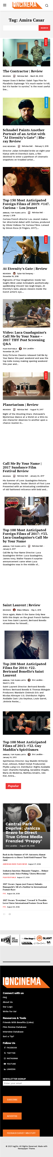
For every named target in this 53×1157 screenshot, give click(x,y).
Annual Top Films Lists (14, 213)
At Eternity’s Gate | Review (25, 268)
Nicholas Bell (22, 76)
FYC (4, 894)
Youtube (11, 1064)
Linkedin (11, 1069)
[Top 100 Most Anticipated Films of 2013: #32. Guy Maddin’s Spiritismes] (26, 723)
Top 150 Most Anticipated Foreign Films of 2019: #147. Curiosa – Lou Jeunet (26, 204)
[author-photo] (15, 76)
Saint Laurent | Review (21, 605)
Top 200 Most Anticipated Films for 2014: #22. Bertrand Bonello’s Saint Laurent (24, 669)
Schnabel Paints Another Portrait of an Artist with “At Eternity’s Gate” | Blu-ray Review (24, 135)
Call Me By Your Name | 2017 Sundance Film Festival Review (22, 467)
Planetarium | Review (20, 404)
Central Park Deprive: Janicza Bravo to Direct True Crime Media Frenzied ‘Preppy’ (24, 832)
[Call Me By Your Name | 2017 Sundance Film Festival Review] (26, 444)
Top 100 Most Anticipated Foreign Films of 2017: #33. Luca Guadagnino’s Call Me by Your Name (25, 535)
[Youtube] (5, 1064)
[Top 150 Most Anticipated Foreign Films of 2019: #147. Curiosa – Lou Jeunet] (26, 181)
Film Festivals (10, 349)
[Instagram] (5, 1059)
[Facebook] (5, 1048)
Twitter (11, 1053)
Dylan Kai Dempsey (25, 273)
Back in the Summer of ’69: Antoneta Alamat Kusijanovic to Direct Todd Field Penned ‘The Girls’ (24, 857)
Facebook (12, 1048)
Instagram (12, 1058)
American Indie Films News (15, 864)
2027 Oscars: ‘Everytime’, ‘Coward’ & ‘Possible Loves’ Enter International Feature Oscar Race (25, 901)
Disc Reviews (9, 146)
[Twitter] (5, 1053)
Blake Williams (23, 610)
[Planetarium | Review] (26, 385)
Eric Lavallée (28, 349)
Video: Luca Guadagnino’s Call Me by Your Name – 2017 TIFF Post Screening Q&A (24, 338)
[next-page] (9, 914)
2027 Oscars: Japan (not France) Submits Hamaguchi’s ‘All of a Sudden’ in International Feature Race (25, 887)
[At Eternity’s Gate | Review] (26, 249)
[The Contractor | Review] (26, 52)
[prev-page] (4, 914)
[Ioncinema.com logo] (27, 5)
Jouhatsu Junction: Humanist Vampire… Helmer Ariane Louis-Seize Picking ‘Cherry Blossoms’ (25, 872)
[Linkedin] (5, 1069)
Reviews (7, 76)
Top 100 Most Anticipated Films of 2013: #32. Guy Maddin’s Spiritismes (24, 746)
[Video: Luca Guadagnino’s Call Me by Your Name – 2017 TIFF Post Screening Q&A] (26, 313)
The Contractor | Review (23, 71)
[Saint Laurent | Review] (26, 586)
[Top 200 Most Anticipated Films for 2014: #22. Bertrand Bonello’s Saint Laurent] (26, 645)
